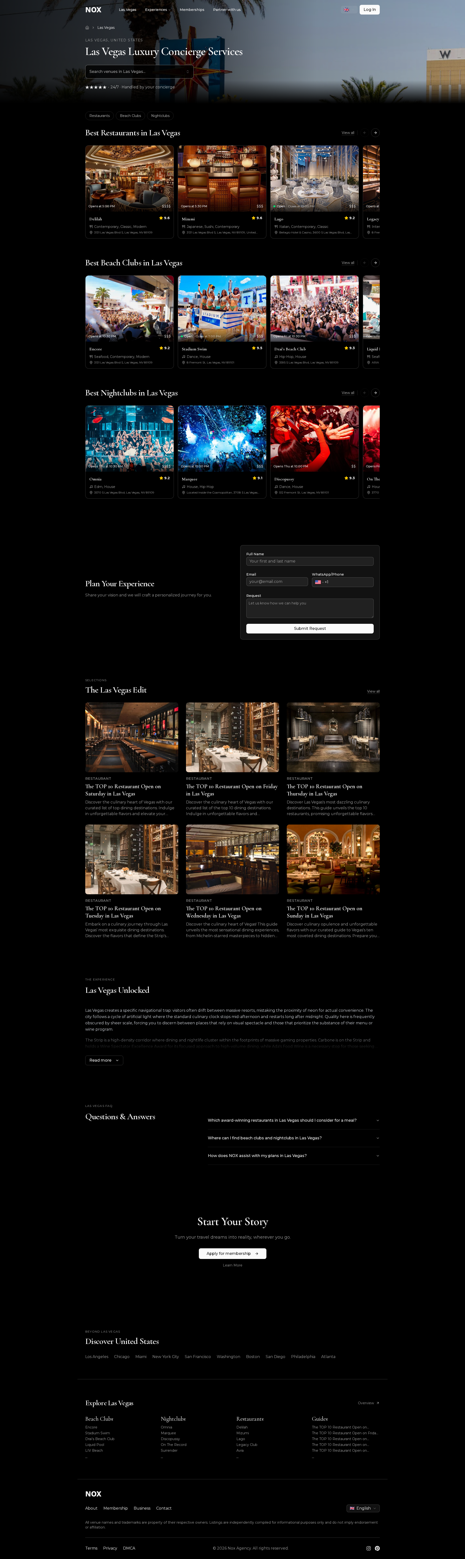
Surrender (169, 1450)
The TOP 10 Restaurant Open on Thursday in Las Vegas (339, 1439)
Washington (228, 1356)
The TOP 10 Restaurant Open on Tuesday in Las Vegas (339, 1445)
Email (251, 574)
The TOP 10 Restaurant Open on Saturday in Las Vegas (339, 1427)
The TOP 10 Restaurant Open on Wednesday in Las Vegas (339, 1450)
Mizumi (242, 1433)
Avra (240, 1450)
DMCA (129, 1548)
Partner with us (227, 10)
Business (142, 1508)
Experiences (156, 10)
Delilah (242, 1427)
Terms (91, 1548)
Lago (240, 1439)
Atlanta (328, 1356)
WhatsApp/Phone (328, 574)
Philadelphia (303, 1356)
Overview (366, 1403)
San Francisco (198, 1356)
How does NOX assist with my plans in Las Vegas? (257, 1155)
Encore (91, 1427)
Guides (320, 1418)
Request (253, 596)
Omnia (166, 1427)
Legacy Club (246, 1445)
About (91, 1508)
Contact (164, 1508)
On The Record (173, 1445)
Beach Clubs (130, 116)
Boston (253, 1356)
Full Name (255, 554)
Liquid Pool (94, 1445)
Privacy (110, 1548)
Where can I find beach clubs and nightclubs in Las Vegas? (265, 1138)
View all (348, 133)
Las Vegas (127, 10)
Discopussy (170, 1439)
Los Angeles (96, 1356)
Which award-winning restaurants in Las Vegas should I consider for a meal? (282, 1120)
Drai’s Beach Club (100, 1439)
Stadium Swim (97, 1433)
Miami (141, 1356)
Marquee (168, 1433)
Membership (115, 1508)
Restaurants (99, 116)
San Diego (275, 1356)
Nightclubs (160, 116)
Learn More (232, 1265)
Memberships (192, 10)
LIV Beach (94, 1450)
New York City (165, 1356)
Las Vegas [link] (106, 27)
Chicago (122, 1356)
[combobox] (349, 10)
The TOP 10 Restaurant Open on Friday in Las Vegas (345, 1433)
